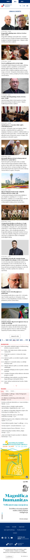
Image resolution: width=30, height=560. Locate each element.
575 (26, 340)
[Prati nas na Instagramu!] (5, 538)
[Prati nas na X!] (9, 538)
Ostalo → (13, 391)
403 (17, 340)
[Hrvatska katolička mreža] (9, 544)
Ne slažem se (24, 556)
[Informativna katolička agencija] (19, 544)
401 (10, 340)
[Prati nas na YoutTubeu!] (12, 538)
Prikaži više (15, 336)
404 (21, 340)
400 (7, 340)
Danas (2, 391)
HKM (8, 1)
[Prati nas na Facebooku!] (2, 538)
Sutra (7, 391)
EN (24, 6)
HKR (22, 1)
